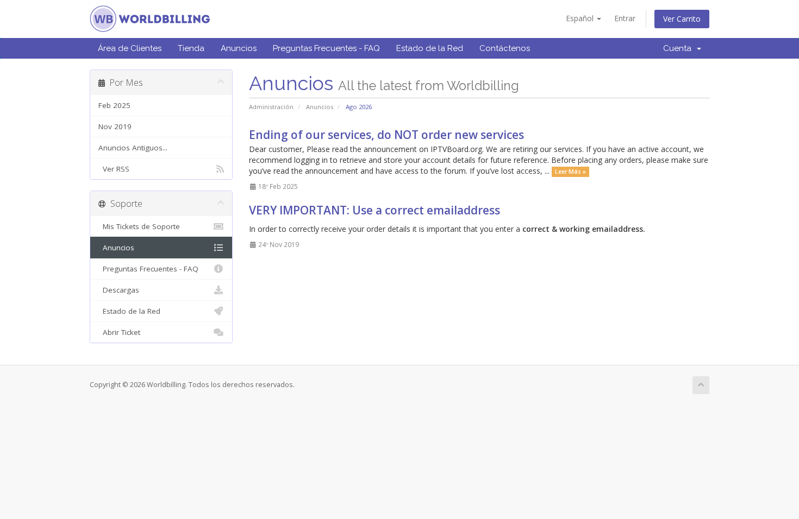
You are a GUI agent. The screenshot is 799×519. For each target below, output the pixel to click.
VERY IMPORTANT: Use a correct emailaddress (374, 210)
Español (581, 18)
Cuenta (679, 48)
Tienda (191, 48)
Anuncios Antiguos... (132, 148)
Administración (271, 107)
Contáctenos (504, 48)
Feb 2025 (114, 105)
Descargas (118, 290)
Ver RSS (113, 169)
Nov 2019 (115, 126)
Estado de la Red (429, 48)
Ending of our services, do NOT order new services (386, 134)
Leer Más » (570, 171)
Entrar (624, 18)
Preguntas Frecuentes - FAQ (326, 48)
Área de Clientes (129, 48)
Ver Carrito (682, 19)
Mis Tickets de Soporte (139, 226)
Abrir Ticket (119, 332)
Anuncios (239, 48)
